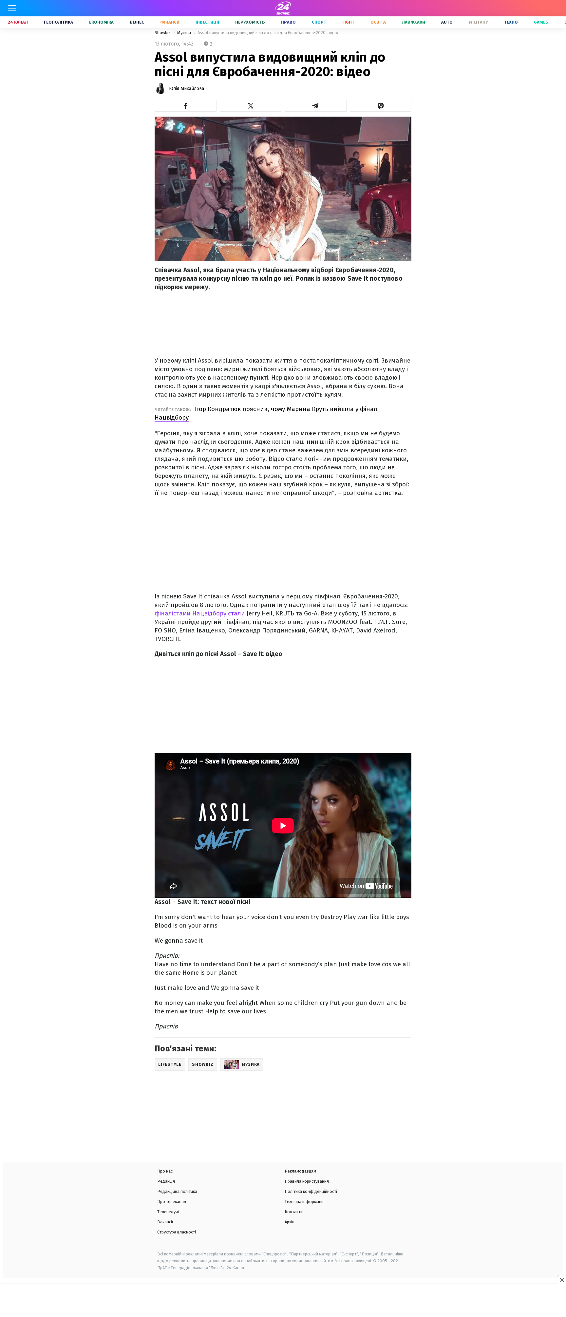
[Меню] (12, 8)
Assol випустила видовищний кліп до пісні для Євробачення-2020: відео (268, 32)
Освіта (378, 22)
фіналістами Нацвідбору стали (201, 613)
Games (541, 22)
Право (288, 22)
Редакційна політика (177, 1191)
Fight (348, 22)
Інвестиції (207, 22)
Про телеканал (171, 1201)
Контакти (294, 1211)
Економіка (101, 22)
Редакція (166, 1181)
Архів (289, 1221)
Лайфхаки (413, 22)
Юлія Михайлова (186, 88)
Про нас (165, 1171)
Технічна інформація (305, 1201)
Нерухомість (250, 22)
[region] (283, 1301)
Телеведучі (168, 1211)
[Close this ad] (561, 1279)
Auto (447, 22)
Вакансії (165, 1221)
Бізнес (137, 22)
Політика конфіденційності (311, 1191)
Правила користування (307, 1181)
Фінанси (169, 22)
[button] (186, 106)
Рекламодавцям (300, 1171)
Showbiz (163, 32)
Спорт (319, 22)
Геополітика (58, 22)
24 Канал (18, 22)
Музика (184, 32)
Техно (511, 22)
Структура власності (176, 1232)
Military (478, 22)
